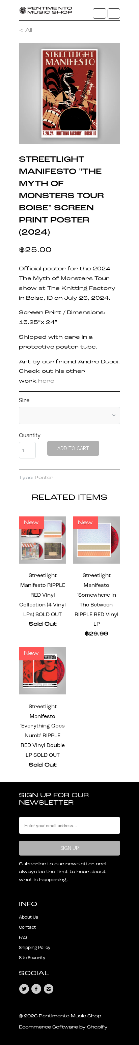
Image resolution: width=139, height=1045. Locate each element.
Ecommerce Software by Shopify (63, 1027)
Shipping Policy (34, 948)
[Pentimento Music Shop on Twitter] (25, 989)
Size (24, 400)
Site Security (32, 958)
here (46, 381)
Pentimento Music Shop (70, 1016)
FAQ (23, 937)
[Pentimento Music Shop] (46, 12)
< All (25, 30)
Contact (27, 927)
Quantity (29, 435)
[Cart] (114, 13)
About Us (28, 917)
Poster (44, 478)
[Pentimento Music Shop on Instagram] (50, 989)
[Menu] (99, 13)
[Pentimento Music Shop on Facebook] (37, 989)
